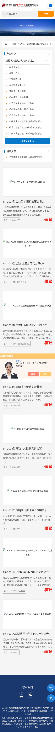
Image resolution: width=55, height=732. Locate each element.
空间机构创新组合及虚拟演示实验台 (25, 121)
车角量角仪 (14, 67)
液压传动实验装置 (17, 91)
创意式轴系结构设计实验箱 (21, 103)
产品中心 (21, 44)
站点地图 (25, 711)
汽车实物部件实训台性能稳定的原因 (25, 157)
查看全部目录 (27, 141)
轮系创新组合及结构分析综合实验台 (25, 127)
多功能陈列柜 (15, 79)
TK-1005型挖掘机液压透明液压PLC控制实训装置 (27, 325)
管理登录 (34, 711)
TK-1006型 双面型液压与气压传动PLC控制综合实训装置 (27, 263)
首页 (14, 44)
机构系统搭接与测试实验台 (21, 109)
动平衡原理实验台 (17, 85)
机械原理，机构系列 (18, 97)
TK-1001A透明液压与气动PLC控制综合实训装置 (27, 633)
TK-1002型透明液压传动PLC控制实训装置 (27, 510)
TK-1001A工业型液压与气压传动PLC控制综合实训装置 (27, 572)
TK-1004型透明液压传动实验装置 (22, 386)
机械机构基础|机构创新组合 (37, 44)
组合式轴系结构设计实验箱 (21, 115)
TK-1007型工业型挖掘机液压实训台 (24, 201)
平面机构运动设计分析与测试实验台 (25, 133)
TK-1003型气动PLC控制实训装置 (22, 448)
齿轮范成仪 (14, 73)
